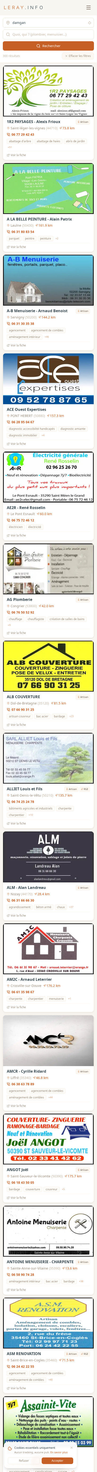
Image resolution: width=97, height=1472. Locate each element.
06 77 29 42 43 (23, 134)
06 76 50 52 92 (23, 612)
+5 (63, 1189)
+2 (57, 238)
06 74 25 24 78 (23, 801)
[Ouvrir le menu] (88, 7)
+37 (71, 907)
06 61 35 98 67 (23, 992)
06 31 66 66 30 (23, 900)
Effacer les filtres (80, 56)
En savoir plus (59, 1452)
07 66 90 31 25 (23, 709)
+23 (71, 716)
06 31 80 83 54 (23, 231)
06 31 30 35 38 (23, 323)
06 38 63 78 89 (23, 1084)
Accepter (57, 1461)
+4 (43, 435)
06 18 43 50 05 (23, 1182)
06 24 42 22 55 (23, 1366)
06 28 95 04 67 (23, 422)
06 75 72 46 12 (23, 520)
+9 (9, 624)
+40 (50, 1379)
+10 (31, 815)
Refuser (24, 1461)
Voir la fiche (18, 155)
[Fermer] (71, 1447)
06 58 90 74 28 (23, 1274)
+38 (81, 1281)
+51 (10, 147)
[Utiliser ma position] (89, 23)
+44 (50, 1097)
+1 (69, 998)
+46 (47, 336)
